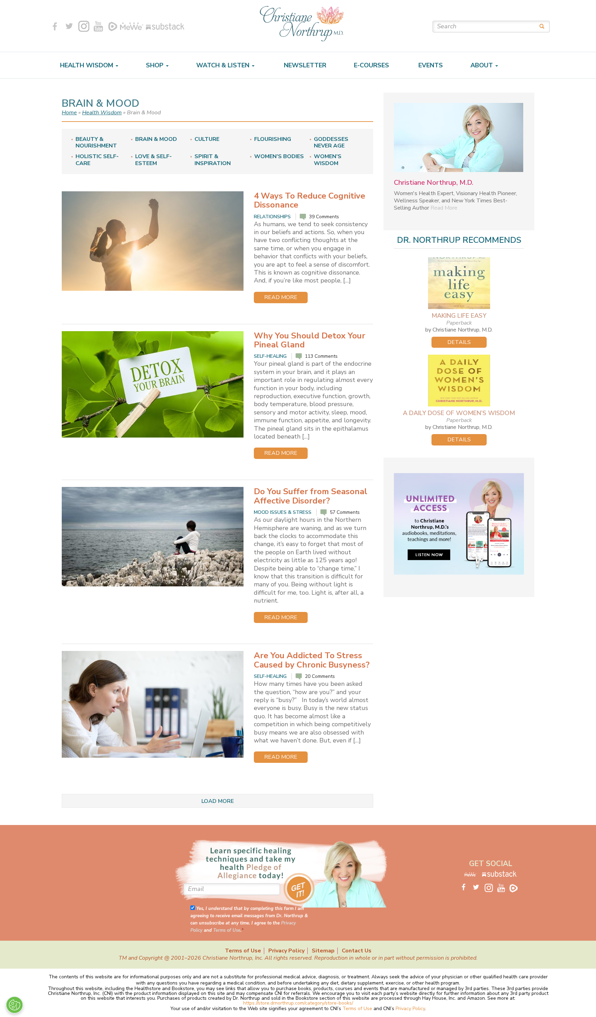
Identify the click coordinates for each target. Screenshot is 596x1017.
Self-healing (270, 356)
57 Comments (345, 512)
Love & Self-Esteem (153, 159)
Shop (155, 65)
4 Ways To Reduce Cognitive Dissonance (309, 200)
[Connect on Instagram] (84, 26)
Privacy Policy (286, 951)
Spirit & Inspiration (213, 159)
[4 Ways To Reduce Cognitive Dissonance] (153, 241)
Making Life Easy (458, 315)
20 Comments (320, 676)
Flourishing (272, 139)
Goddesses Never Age (331, 142)
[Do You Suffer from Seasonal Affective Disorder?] (153, 536)
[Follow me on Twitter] (69, 26)
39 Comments (324, 216)
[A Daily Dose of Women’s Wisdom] (459, 380)
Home (69, 112)
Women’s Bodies (279, 156)
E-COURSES (371, 65)
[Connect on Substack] (163, 26)
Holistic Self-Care (97, 159)
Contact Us (356, 951)
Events (430, 65)
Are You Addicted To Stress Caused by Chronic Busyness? (312, 660)
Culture (207, 139)
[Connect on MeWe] (131, 26)
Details (459, 342)
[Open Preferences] (14, 1005)
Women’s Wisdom (327, 159)
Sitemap (323, 951)
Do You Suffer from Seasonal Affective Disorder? (310, 496)
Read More (280, 297)
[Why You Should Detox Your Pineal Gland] (153, 384)
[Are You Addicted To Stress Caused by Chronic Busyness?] (153, 704)
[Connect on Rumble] (113, 26)
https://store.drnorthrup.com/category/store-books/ (298, 1003)
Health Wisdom (87, 65)
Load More (217, 801)
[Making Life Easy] (459, 283)
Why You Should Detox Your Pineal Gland (309, 340)
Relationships (272, 216)
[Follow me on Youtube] (98, 26)
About (482, 65)
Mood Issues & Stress (282, 512)
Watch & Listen (223, 65)
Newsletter (304, 65)
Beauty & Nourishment (96, 142)
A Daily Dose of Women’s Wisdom (459, 413)
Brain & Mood (156, 139)
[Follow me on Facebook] (55, 26)
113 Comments (321, 356)
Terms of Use (226, 930)
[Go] (539, 26)
